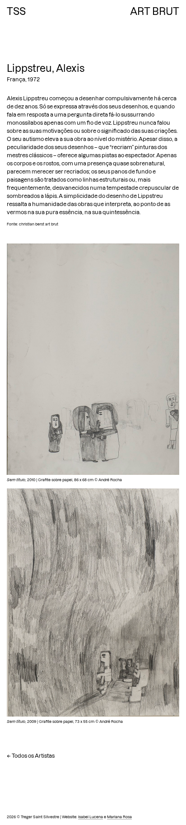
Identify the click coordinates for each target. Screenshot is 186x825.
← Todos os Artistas (31, 756)
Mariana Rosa (119, 817)
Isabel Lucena (90, 817)
